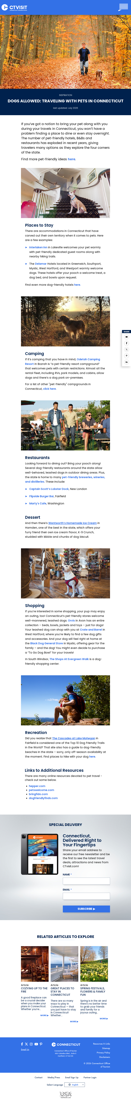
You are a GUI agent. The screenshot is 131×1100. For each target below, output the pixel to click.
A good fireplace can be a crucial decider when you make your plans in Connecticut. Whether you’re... (34, 1003)
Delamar (41, 264)
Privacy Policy (103, 1052)
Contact (38, 1077)
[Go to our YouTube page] (36, 1044)
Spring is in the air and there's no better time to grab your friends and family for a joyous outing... (93, 1006)
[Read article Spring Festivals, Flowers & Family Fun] (94, 964)
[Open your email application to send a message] (126, 337)
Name (66, 874)
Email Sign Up (71, 1077)
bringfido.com (38, 794)
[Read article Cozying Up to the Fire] (35, 964)
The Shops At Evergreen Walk (69, 659)
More (43, 1015)
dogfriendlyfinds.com (43, 798)
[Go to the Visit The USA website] (65, 1094)
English (75, 1084)
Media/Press (54, 1077)
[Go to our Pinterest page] (41, 1044)
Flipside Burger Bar (41, 496)
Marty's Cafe (37, 503)
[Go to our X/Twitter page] (26, 1044)
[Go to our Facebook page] (22, 1044)
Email (66, 889)
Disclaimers (104, 1057)
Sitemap (106, 1048)
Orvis (71, 620)
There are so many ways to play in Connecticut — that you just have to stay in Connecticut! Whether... (63, 1008)
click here (49, 389)
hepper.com (37, 786)
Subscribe (85, 909)
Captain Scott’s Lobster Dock (49, 489)
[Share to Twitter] (126, 349)
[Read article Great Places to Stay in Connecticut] (64, 964)
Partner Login (90, 1077)
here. (77, 285)
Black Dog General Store (46, 643)
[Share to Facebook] (126, 343)
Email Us (25, 1049)
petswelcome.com (42, 790)
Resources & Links (101, 1043)
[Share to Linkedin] (126, 362)
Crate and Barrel (91, 629)
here (71, 159)
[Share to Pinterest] (126, 355)
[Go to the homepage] (14, 7)
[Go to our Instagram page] (31, 1044)
